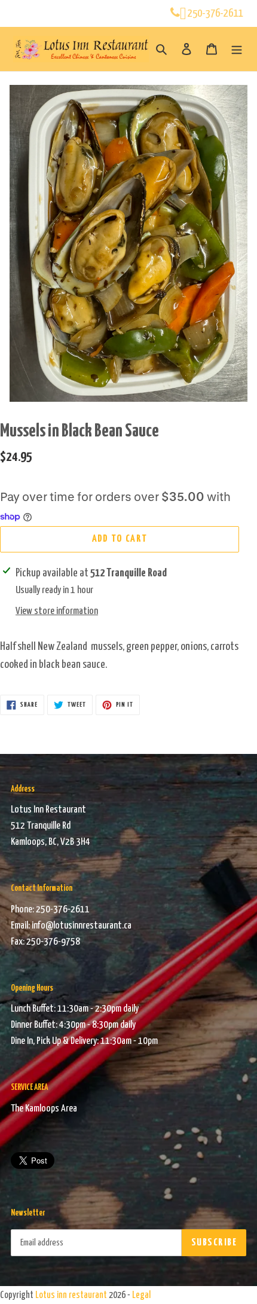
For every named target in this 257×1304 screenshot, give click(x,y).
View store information (57, 611)
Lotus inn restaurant (71, 1295)
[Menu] (236, 49)
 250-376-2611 (211, 13)
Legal (141, 1295)
